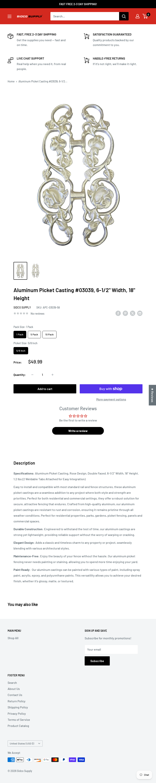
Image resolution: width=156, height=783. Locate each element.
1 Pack (19, 333)
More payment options (111, 399)
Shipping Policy (18, 707)
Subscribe (97, 661)
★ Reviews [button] (152, 395)
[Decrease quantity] (32, 375)
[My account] (137, 16)
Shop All (13, 638)
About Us (14, 688)
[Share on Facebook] (118, 313)
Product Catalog (18, 725)
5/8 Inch (21, 349)
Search (12, 682)
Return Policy (16, 701)
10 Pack (49, 333)
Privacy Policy (17, 713)
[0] (145, 16)
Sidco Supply (22, 307)
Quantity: (20, 374)
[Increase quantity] (53, 375)
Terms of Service (19, 719)
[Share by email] (139, 313)
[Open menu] (9, 16)
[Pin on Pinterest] (125, 313)
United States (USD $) (22, 743)
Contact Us (15, 695)
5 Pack (34, 333)
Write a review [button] (78, 431)
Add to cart (44, 389)
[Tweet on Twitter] (132, 313)
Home (11, 81)
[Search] (124, 16)
